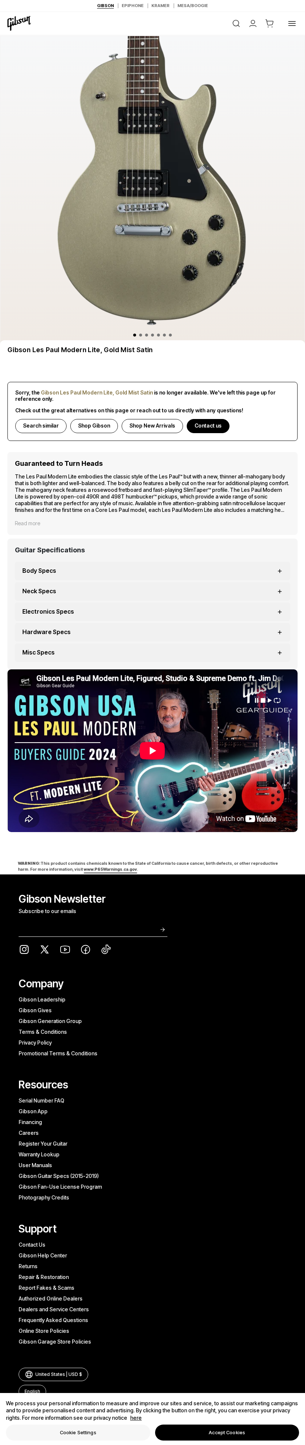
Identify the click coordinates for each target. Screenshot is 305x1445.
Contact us (208, 425)
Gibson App (33, 1111)
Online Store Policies (44, 1331)
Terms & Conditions (43, 1032)
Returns (28, 1266)
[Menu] (292, 23)
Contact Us (32, 1244)
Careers (29, 1133)
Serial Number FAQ (41, 1100)
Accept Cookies (227, 1432)
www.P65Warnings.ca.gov (110, 869)
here (136, 1418)
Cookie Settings (78, 1432)
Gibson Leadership (42, 999)
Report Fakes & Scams (46, 1288)
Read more (27, 523)
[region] (152, 1419)
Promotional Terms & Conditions (58, 1053)
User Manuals (35, 1165)
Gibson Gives (35, 1010)
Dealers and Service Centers (54, 1309)
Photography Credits (44, 1197)
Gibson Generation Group (50, 1021)
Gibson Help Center (43, 1255)
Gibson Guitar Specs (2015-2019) (59, 1176)
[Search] (236, 23)
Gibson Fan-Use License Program (60, 1186)
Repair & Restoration (44, 1277)
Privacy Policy (35, 1042)
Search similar (41, 425)
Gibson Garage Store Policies (55, 1341)
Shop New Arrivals (152, 425)
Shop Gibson (94, 425)
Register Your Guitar (43, 1143)
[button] (269, 23)
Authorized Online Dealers (51, 1298)
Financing (30, 1122)
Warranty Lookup (39, 1154)
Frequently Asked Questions (53, 1320)
